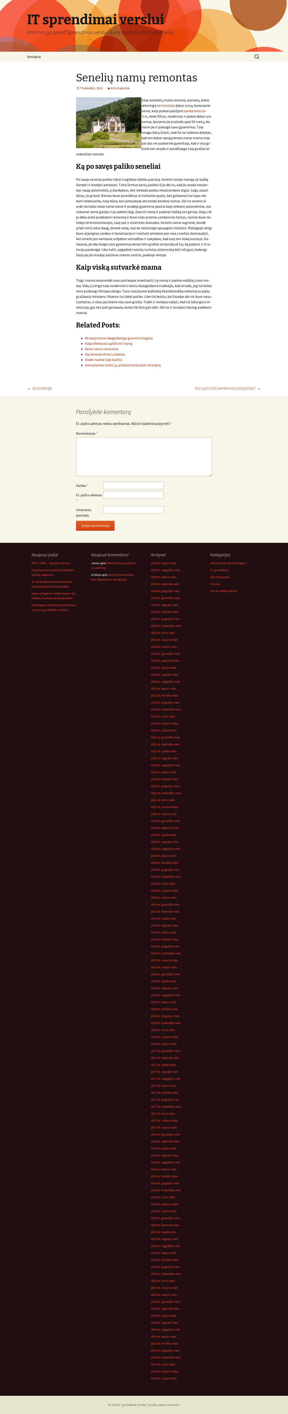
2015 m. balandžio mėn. (166, 1274)
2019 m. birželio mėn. (164, 939)
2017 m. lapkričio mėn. (165, 1058)
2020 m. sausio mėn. (164, 897)
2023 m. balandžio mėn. (166, 626)
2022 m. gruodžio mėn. (165, 654)
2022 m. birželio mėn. (164, 695)
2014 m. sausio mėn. (164, 1378)
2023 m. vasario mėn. (164, 640)
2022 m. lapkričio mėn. (165, 661)
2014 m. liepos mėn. (164, 1336)
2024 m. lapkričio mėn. (165, 584)
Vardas (82, 485)
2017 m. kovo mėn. (163, 1113)
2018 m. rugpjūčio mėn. (166, 995)
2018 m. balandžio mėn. (166, 1023)
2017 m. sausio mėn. (164, 1127)
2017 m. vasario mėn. (164, 1120)
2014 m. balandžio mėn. (166, 1357)
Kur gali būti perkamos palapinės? (228, 388)
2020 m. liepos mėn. (164, 856)
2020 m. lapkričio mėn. (165, 828)
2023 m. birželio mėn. (164, 612)
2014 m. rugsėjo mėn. (165, 1322)
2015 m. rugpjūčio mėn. (166, 1246)
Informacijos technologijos (228, 563)
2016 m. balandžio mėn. (166, 1190)
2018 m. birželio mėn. (164, 1009)
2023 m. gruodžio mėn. (165, 598)
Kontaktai (34, 57)
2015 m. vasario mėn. (164, 1288)
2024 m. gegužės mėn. (165, 591)
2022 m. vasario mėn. (164, 723)
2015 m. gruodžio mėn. (165, 1218)
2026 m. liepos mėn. (164, 563)
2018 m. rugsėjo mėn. (165, 988)
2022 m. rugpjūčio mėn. (166, 681)
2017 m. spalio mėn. (164, 1065)
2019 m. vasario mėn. (164, 960)
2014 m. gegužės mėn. (165, 1350)
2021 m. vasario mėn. (164, 807)
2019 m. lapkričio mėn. (165, 911)
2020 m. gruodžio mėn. (165, 821)
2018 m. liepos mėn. (164, 1002)
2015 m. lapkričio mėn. (165, 1225)
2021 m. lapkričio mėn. (165, 744)
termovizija (166, 105)
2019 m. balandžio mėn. (166, 953)
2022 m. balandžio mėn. (166, 709)
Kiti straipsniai (120, 88)
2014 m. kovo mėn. (163, 1364)
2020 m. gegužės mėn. (165, 870)
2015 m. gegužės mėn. (165, 1267)
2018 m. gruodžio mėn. (165, 974)
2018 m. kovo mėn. (163, 1030)
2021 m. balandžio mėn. (166, 793)
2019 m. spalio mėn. (164, 918)
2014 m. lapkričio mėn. (165, 1309)
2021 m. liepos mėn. (164, 772)
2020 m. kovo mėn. (163, 884)
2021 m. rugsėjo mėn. (165, 758)
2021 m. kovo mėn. (163, 800)
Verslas (215, 584)
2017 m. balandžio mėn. (166, 1106)
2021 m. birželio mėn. (164, 779)
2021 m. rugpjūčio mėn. (166, 765)
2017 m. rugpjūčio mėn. (166, 1079)
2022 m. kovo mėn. (163, 716)
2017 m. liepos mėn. (164, 1086)
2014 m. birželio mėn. (164, 1343)
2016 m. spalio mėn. (164, 1148)
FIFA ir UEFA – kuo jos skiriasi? (51, 563)
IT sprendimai (219, 570)
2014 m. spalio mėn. (164, 1316)
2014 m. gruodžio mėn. (165, 1302)
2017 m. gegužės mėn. (165, 1100)
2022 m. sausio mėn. (164, 730)
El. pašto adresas (89, 498)
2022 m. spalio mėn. (164, 668)
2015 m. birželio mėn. (164, 1260)
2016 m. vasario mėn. (164, 1204)
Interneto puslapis (83, 512)
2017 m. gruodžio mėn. (165, 1051)
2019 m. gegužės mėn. (165, 946)
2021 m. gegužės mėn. (165, 786)
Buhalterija (39, 388)
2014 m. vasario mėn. (164, 1371)
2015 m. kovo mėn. (163, 1281)
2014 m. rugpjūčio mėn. (166, 1329)
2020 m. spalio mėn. (164, 835)
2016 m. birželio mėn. (164, 1176)
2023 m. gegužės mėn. (165, 619)
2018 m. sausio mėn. (164, 1044)
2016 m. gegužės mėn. (165, 1183)
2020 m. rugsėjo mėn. (165, 842)
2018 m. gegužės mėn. (165, 1016)
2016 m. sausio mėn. (164, 1211)
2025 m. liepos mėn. (164, 577)
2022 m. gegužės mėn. (165, 702)
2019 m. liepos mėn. (164, 932)
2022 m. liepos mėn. (164, 688)
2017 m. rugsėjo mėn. (165, 1072)
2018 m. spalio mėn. (164, 981)
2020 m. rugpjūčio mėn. (166, 849)
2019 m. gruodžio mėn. (165, 904)
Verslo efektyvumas (223, 591)
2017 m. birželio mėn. (164, 1093)
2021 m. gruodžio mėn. (165, 737)
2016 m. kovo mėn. (163, 1197)
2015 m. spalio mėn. (164, 1232)
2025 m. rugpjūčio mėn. (166, 570)
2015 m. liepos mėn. (164, 1253)
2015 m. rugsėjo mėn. (165, 1239)
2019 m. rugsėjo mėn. (165, 925)
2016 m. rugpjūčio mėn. (166, 1162)
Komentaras (87, 433)
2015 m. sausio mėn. (164, 1295)
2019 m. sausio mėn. (164, 967)
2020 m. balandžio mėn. (166, 877)
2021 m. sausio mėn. (164, 814)
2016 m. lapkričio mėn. (165, 1141)
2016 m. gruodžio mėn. (165, 1134)
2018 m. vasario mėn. (164, 1037)
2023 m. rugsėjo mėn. (165, 605)
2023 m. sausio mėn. (164, 647)
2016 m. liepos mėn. (164, 1169)
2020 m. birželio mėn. (164, 863)
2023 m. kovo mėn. (163, 633)
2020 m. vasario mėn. (164, 890)
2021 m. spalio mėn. (164, 751)
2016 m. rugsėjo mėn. (165, 1155)
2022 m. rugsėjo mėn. (165, 674)
